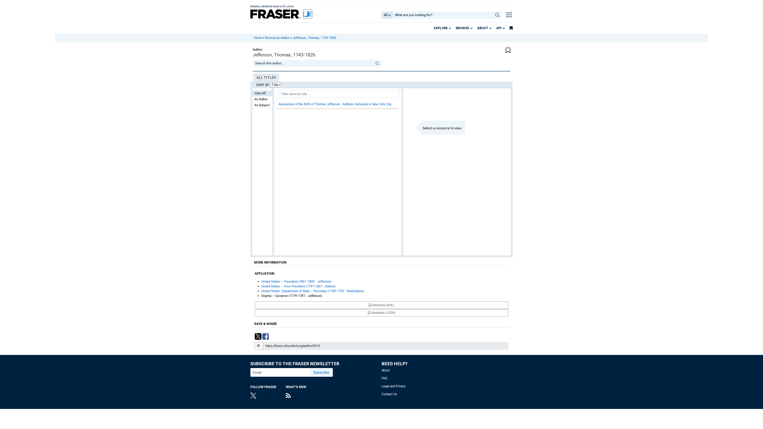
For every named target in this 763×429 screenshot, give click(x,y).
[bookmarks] (511, 28)
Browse (462, 28)
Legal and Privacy (394, 386)
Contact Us (389, 394)
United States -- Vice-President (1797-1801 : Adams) (298, 286)
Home (258, 38)
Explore (441, 28)
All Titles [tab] (266, 77)
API (499, 28)
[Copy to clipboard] (259, 346)
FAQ (384, 378)
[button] (488, 50)
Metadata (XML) (382, 305)
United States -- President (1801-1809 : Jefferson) (296, 281)
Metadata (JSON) (383, 313)
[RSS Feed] (296, 396)
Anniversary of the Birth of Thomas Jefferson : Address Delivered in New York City (335, 104)
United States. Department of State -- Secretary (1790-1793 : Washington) (312, 291)
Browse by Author (277, 38)
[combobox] (443, 15)
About (482, 28)
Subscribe (321, 372)
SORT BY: (263, 85)
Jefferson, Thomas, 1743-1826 (314, 38)
